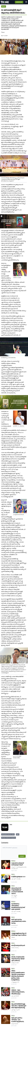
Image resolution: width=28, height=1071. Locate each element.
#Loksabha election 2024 (8, 834)
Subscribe (19, 2)
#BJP (18, 834)
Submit (22, 856)
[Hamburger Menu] (26, 1)
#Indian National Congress (8, 837)
